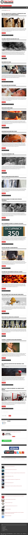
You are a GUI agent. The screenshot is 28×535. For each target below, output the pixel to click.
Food (8, 127)
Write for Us (18, 533)
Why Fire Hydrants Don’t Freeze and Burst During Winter (12, 294)
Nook (20, 458)
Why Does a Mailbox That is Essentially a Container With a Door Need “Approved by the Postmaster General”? (14, 14)
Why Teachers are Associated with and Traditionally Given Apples (13, 364)
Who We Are (24, 533)
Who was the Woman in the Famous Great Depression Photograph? (12, 200)
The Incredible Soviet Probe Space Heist (9, 466)
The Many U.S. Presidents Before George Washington (12, 339)
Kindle (18, 458)
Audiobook (23, 458)
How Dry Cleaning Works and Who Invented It (10, 176)
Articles (5, 35)
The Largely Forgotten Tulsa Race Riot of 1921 (10, 38)
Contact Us (15, 533)
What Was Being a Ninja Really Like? (9, 482)
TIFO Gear (4, 533)
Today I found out (4, 353)
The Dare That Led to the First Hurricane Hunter (11, 469)
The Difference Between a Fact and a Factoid (10, 499)
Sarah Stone (8, 16)
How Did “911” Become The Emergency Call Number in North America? (13, 389)
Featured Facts (9, 35)
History (5, 58)
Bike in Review (4, 526)
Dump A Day (3, 527)
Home (1, 533)
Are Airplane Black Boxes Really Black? (9, 131)
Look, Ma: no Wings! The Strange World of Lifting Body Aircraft (12, 479)
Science (12, 104)
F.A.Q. (21, 533)
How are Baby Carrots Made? (7, 107)
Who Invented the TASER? (6, 62)
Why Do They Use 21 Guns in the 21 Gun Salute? (10, 317)
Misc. (12, 35)
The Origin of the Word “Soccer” (9, 502)
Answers (3, 35)
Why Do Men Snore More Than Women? (9, 85)
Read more (3, 56)
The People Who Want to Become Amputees (10, 247)
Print (16, 458)
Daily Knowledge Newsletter (10, 533)
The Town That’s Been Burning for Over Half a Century (12, 271)
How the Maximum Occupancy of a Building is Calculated (12, 223)
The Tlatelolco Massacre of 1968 (8, 153)
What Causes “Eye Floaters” (8, 515)
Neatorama (3, 528)
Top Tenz (3, 530)
